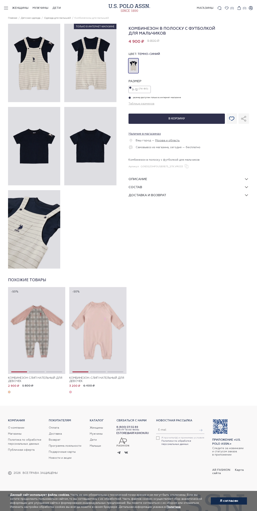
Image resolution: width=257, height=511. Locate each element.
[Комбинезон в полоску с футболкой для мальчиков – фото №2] (90, 102)
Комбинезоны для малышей (91, 18)
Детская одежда (30, 18)
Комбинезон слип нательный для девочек (35, 380)
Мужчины (40, 8)
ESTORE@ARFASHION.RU (132, 433)
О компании (16, 427)
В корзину (176, 118)
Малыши (95, 445)
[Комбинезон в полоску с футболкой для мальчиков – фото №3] (34, 185)
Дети (56, 8)
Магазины (14, 433)
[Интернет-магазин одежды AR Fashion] (128, 8)
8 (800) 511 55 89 (127, 427)
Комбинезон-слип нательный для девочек (96, 380)
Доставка (55, 433)
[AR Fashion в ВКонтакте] (126, 453)
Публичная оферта (21, 449)
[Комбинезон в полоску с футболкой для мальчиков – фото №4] (90, 185)
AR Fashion (221, 470)
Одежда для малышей (57, 18)
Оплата (54, 427)
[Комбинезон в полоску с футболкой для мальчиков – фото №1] (34, 102)
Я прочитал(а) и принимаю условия (182, 441)
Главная (12, 18)
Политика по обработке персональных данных (24, 441)
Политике (174, 507)
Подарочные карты (62, 451)
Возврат (54, 439)
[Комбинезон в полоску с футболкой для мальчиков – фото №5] (34, 268)
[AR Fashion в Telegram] (118, 453)
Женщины (20, 8)
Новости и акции (60, 458)
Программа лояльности (65, 445)
